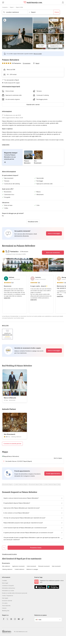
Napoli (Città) (19, 7)
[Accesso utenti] (62, 2)
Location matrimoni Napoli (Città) (52, 484)
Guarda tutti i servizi (33, 104)
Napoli (12, 7)
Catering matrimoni (7, 569)
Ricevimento (6, 563)
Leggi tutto (5, 145)
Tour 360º (41, 46)
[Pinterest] (11, 619)
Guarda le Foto (55, 46)
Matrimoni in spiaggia (32, 569)
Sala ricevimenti (56, 566)
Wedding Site (5, 610)
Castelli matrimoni (19, 569)
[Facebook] (3, 619)
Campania (5, 7)
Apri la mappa (58, 458)
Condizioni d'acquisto (8, 585)
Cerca (57, 12)
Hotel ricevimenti (31, 566)
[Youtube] (18, 619)
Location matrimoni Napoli (20, 484)
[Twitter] (7, 619)
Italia (39, 619)
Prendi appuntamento (53, 473)
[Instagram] (14, 619)
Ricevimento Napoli (7, 484)
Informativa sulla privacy (8, 588)
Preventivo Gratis (35, 548)
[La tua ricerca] (4, 20)
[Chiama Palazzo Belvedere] (4, 548)
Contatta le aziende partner (12, 443)
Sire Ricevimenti (9, 434)
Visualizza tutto (33, 222)
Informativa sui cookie (8, 590)
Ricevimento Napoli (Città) (35, 484)
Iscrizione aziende (7, 600)
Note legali (5, 583)
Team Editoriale (6, 605)
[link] (14, 386)
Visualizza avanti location (9, 554)
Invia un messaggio (54, 233)
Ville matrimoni (6, 566)
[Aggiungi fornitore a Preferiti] (61, 20)
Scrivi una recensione (53, 252)
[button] (33, 157)
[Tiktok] (22, 619)
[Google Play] (53, 588)
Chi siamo (4, 603)
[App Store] (40, 588)
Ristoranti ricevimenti (44, 566)
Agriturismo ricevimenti (18, 566)
